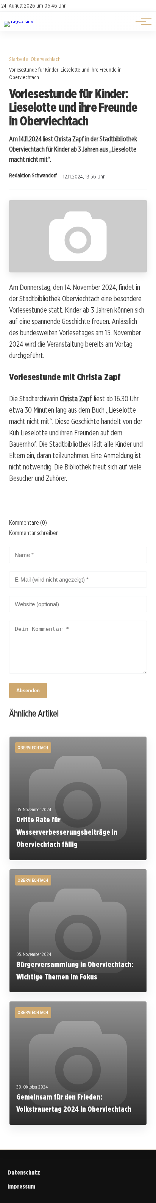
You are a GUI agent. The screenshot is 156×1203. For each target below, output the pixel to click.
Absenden (28, 690)
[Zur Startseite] (18, 20)
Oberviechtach (46, 59)
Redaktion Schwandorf (33, 175)
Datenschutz (24, 1172)
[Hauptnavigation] (141, 21)
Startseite (18, 59)
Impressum (21, 1186)
